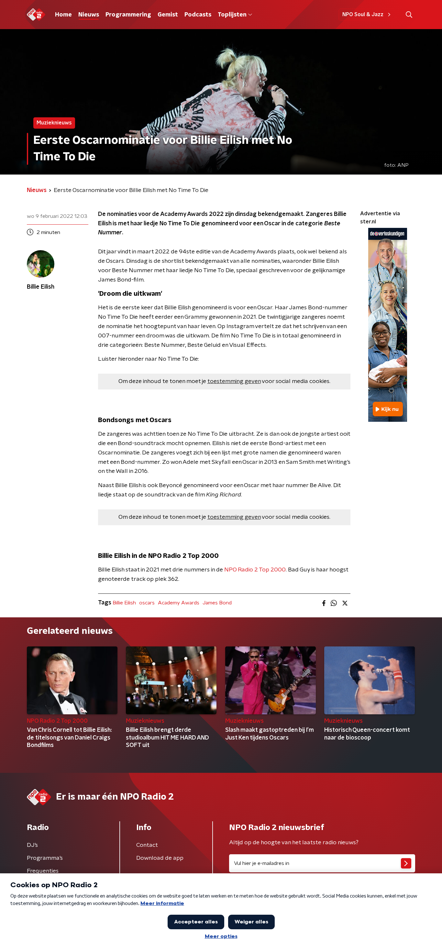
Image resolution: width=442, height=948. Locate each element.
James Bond (217, 602)
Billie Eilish (124, 602)
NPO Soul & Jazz (362, 14)
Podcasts (197, 15)
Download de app (159, 858)
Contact (147, 845)
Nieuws (88, 15)
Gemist (168, 15)
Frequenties (43, 871)
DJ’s (32, 845)
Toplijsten (232, 15)
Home (63, 15)
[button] (409, 15)
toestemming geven (234, 381)
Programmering (128, 15)
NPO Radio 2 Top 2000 (255, 570)
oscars (147, 602)
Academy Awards (178, 602)
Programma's (45, 858)
